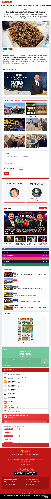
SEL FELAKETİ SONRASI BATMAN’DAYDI (12, 147)
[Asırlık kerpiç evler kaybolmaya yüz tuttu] (36, 108)
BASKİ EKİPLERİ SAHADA (31, 131)
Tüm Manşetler (31, 484)
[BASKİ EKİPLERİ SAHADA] (36, 124)
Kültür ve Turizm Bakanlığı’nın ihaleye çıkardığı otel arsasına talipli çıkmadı (29, 308)
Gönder (6, 173)
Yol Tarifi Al (17, 428)
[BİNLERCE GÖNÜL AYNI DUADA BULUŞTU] (14, 124)
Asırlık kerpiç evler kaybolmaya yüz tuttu (34, 116)
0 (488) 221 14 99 (8, 428)
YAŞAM (15, 5)
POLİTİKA (9, 5)
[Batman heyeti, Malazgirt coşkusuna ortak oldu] (14, 108)
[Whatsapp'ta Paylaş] (9, 49)
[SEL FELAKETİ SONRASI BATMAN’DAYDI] (14, 140)
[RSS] (33, 470)
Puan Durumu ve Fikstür (10, 484)
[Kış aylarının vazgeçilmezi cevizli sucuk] (25, 34)
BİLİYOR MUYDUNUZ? (42, 492)
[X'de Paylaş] (6, 49)
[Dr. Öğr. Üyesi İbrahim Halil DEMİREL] (14, 192)
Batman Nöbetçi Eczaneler (11, 479)
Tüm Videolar (43, 208)
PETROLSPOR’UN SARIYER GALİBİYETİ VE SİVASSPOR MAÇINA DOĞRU (30, 275)
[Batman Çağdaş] (7, 1)
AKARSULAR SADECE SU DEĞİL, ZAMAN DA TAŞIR (14, 184)
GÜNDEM (3, 5)
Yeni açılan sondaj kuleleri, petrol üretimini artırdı (27, 301)
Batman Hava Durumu (33, 479)
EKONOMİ (42, 5)
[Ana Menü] (47, 2)
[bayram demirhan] (25, 83)
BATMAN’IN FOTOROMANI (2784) (33, 147)
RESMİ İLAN (31, 5)
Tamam (46, 497)
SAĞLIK (20, 5)
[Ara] (45, 2)
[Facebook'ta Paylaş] (4, 49)
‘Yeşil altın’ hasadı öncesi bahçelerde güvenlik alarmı (27, 288)
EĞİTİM (25, 5)
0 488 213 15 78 (26, 461)
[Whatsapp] (30, 470)
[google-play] (32, 473)
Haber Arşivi (30, 487)
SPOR (37, 5)
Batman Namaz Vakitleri (10, 481)
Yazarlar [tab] (6, 180)
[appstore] (19, 473)
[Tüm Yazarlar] (46, 180)
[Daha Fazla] (11, 49)
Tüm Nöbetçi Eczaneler (26, 444)
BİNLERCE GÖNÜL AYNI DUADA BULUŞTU (13, 131)
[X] (21, 470)
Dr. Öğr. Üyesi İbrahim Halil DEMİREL (14, 199)
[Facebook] (18, 470)
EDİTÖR (36, 199)
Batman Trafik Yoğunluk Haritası (35, 481)
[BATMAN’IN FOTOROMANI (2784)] (36, 140)
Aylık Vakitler (7, 365)
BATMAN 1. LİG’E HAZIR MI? (37, 183)
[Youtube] (25, 470)
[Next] (28, 470)
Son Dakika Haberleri (9, 487)
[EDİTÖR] (37, 192)
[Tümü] (46, 269)
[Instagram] (23, 470)
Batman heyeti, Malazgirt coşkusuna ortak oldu (14, 116)
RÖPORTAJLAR (27, 493)
